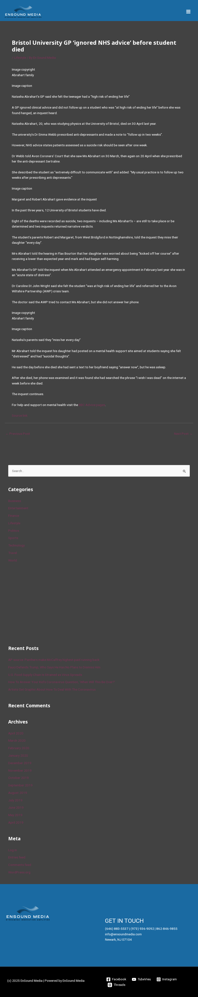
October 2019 (18, 778)
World (12, 560)
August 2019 (17, 793)
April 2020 (15, 733)
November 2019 (20, 770)
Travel (12, 553)
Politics (13, 530)
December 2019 (19, 763)
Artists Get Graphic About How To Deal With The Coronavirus (52, 689)
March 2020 (17, 740)
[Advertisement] (44, 603)
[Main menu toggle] (188, 12)
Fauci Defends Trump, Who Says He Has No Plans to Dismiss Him (54, 667)
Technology (16, 545)
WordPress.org (19, 872)
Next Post (183, 434)
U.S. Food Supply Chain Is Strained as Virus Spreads (45, 675)
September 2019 (20, 785)
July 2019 (15, 800)
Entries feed (16, 857)
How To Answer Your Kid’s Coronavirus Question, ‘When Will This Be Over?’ (61, 682)
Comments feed (19, 865)
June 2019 (16, 807)
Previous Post (17, 434)
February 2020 (18, 748)
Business (14, 501)
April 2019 (15, 822)
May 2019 (15, 815)
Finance (13, 515)
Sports (13, 538)
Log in (12, 850)
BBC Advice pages (92, 405)
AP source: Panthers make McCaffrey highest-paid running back (53, 660)
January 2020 (18, 755)
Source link (20, 415)
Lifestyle (20, 57)
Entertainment (18, 508)
